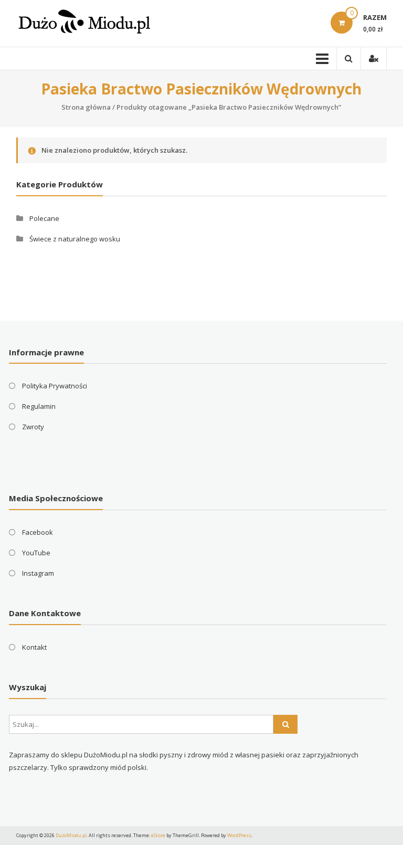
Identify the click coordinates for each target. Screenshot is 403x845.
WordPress (239, 835)
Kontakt (34, 647)
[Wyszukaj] (285, 724)
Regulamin (39, 406)
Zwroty (33, 426)
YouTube (36, 552)
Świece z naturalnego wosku (74, 239)
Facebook (37, 532)
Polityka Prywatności (54, 385)
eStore (158, 835)
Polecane (44, 218)
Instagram (38, 573)
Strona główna (86, 107)
